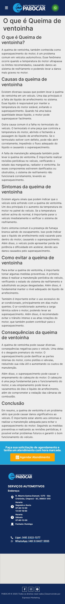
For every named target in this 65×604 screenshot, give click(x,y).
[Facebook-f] (24, 589)
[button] (6, 8)
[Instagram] (31, 589)
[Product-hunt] (37, 589)
